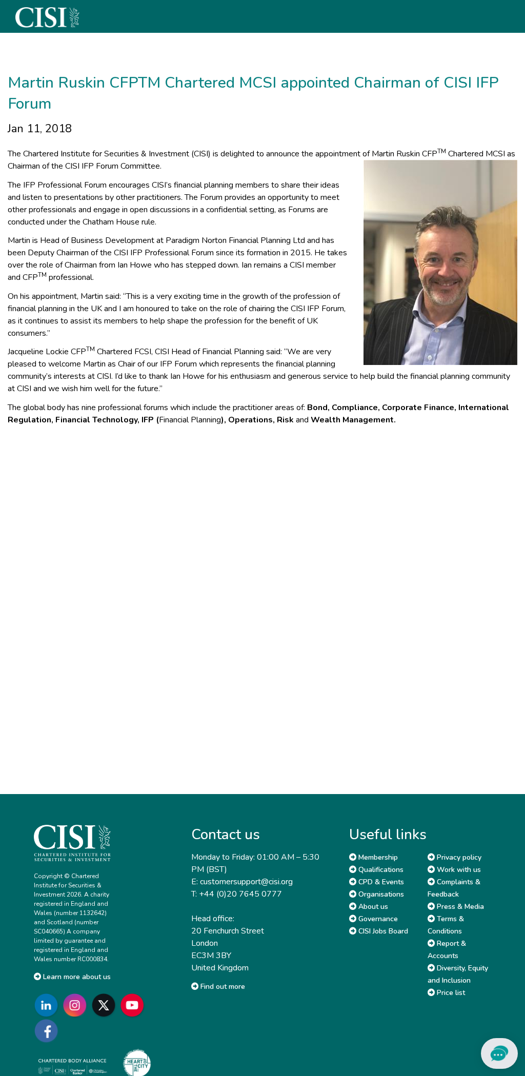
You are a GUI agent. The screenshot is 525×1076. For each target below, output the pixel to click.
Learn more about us (76, 977)
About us (372, 906)
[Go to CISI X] (105, 1005)
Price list (450, 993)
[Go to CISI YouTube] (134, 1005)
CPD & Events (380, 882)
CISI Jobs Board (382, 931)
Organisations (380, 894)
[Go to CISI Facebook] (48, 1031)
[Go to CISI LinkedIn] (48, 1005)
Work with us (458, 870)
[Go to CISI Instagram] (77, 1005)
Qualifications (379, 870)
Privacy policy (458, 857)
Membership (377, 857)
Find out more (221, 986)
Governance (377, 919)
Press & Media (459, 906)
